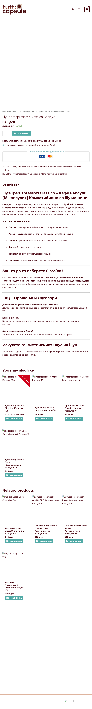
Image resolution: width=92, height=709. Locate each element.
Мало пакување (27, 111)
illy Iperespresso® (10, 111)
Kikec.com (34, 703)
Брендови (52, 166)
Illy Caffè (26, 166)
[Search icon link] (73, 9)
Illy (8, 170)
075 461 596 (10, 682)
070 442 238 (16, 668)
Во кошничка (21, 133)
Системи (77, 166)
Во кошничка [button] (14, 418)
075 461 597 (10, 675)
